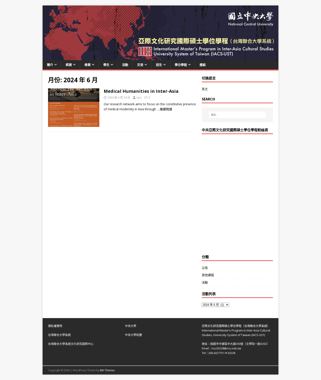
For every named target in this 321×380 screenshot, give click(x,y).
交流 (140, 65)
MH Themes (107, 370)
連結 (203, 65)
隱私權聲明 (55, 326)
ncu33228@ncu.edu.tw (226, 348)
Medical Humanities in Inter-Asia (141, 91)
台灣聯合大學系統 (59, 335)
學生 (106, 65)
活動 (125, 65)
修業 (88, 65)
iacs (139, 97)
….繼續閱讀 (164, 109)
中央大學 (130, 326)
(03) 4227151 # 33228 (222, 353)
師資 (69, 65)
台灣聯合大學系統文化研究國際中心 (70, 344)
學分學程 (181, 65)
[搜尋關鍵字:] (237, 115)
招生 (159, 65)
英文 (205, 89)
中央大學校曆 (133, 335)
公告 (205, 268)
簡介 (50, 65)
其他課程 (208, 275)
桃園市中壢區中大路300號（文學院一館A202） (239, 344)
